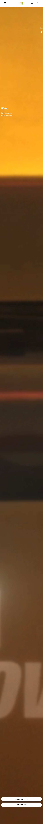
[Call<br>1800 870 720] (32, 3)
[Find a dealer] (38, 3)
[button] (6, 3)
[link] (21, 799)
